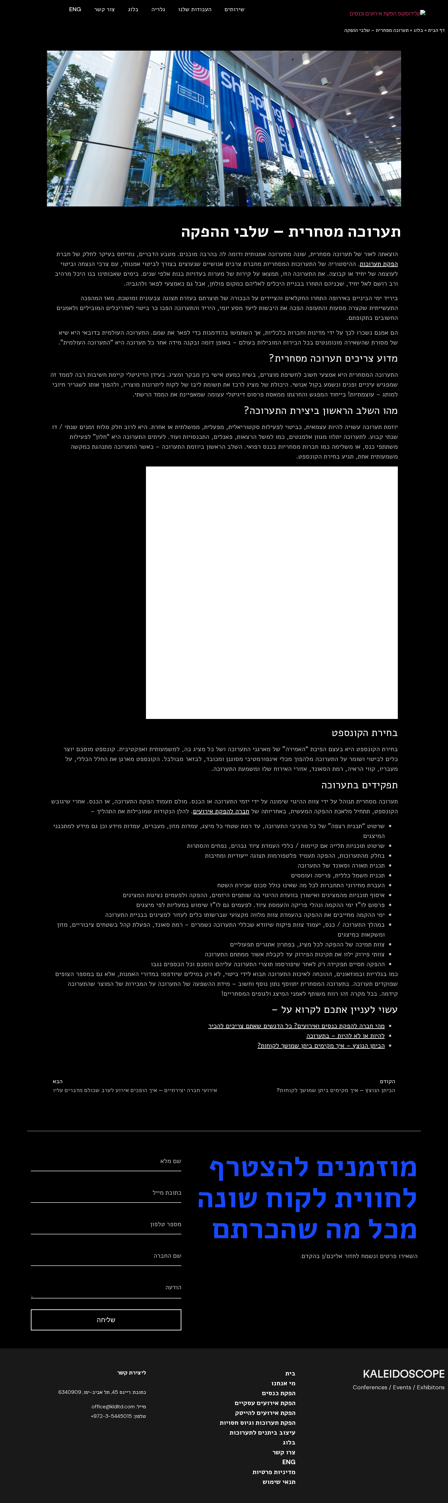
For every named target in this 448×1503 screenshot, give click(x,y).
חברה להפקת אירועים (221, 811)
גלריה (158, 9)
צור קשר (104, 9)
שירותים (235, 9)
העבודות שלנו (195, 9)
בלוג (133, 9)
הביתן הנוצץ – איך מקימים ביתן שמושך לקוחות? (321, 1045)
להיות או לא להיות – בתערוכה (345, 1035)
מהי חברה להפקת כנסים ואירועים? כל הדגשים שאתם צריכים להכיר (296, 1025)
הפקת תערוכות (379, 263)
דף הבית (436, 30)
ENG (75, 9)
